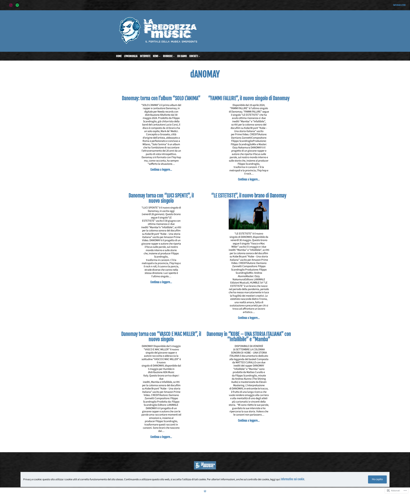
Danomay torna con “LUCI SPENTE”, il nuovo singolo (161, 198)
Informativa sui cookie (292, 479)
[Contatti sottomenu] (199, 56)
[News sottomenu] (159, 56)
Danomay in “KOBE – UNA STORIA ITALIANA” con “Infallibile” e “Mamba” (249, 336)
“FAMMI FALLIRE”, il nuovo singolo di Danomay (249, 98)
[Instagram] (11, 5)
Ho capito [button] (377, 479)
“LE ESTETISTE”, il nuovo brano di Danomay (248, 195)
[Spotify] (17, 5)
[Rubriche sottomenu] (174, 56)
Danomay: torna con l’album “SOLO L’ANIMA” (161, 98)
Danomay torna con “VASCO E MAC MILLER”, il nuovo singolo (161, 336)
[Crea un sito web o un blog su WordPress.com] (205, 491)
